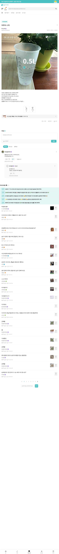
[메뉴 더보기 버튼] (2, 12)
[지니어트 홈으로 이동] (5, 5)
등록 (54, 141)
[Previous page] (22, 381)
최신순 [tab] (10, 146)
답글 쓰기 (19, 159)
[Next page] (37, 381)
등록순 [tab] (15, 146)
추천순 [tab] (5, 146)
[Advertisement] (29, 17)
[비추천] (9, 159)
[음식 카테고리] (2, 9)
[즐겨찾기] (9, 185)
